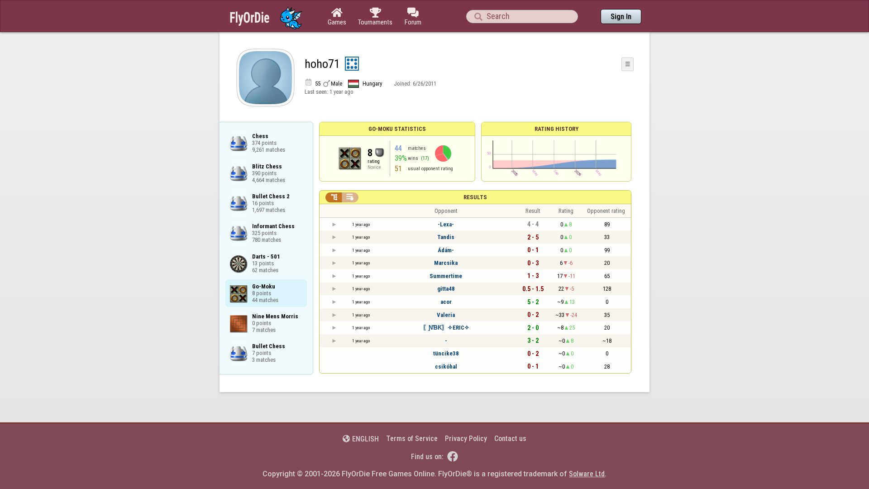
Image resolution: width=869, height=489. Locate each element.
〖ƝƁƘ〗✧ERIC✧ (446, 327)
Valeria (446, 315)
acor (446, 301)
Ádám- (446, 250)
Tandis (445, 237)
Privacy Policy (466, 438)
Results (475, 197)
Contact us (510, 438)
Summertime (446, 276)
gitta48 (446, 288)
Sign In (621, 16)
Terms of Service (412, 438)
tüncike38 (446, 353)
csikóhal (446, 366)
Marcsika (446, 262)
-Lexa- (446, 224)
